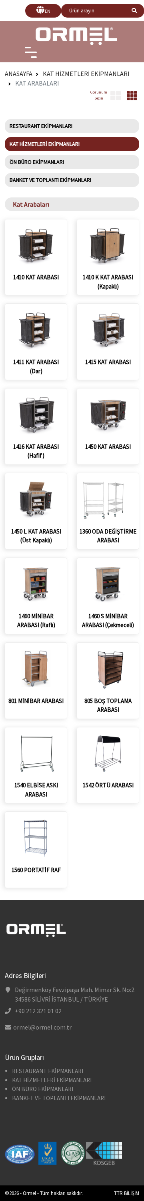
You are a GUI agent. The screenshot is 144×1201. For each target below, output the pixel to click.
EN (47, 11)
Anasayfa (18, 74)
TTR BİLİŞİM (126, 1193)
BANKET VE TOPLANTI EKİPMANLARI (50, 179)
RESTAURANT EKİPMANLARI (41, 125)
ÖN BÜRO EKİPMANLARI (37, 161)
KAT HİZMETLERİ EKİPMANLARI (86, 74)
